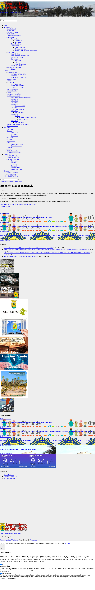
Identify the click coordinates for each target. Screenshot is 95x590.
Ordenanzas (14, 59)
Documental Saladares (14, 152)
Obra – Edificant (23, 119)
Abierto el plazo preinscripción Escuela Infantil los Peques (21, 256)
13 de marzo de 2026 (6, 444)
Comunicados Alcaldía (14, 67)
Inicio (5, 25)
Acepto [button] (62, 543)
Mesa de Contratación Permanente (21, 97)
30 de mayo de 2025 (6, 453)
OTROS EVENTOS (17, 87)
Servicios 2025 (19, 122)
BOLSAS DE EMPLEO (18, 77)
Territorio (10, 147)
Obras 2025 (14, 121)
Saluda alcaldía (11, 29)
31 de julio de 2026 (5, 426)
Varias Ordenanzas (20, 64)
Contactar (6, 171)
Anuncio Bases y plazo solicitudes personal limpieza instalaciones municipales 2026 (26, 217)
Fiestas (9, 142)
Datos (9, 149)
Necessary (5, 565)
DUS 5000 (10, 34)
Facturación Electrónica (14, 94)
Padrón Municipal (16, 169)
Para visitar (14, 132)
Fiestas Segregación (17, 144)
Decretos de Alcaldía (17, 57)
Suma (9, 92)
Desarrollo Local (12, 72)
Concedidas (18, 40)
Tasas (16, 62)
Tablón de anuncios (13, 157)
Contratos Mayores (20, 49)
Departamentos (11, 174)
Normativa (10, 52)
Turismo (9, 131)
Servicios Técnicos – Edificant (27, 117)
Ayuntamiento (8, 27)
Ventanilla (7, 154)
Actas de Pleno (15, 54)
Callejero (10, 137)
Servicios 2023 (19, 112)
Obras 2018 (14, 99)
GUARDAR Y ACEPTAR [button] (8, 578)
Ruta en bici (14, 134)
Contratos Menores (20, 47)
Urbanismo (14, 161)
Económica (10, 37)
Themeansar (33, 540)
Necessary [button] (3, 563)
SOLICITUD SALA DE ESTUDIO (18, 124)
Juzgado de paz (11, 79)
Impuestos (18, 60)
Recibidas (18, 42)
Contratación (15, 45)
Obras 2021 (14, 104)
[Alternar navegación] (0, 19)
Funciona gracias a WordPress (9, 540)
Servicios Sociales (12, 89)
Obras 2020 (14, 102)
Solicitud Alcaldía (12, 156)
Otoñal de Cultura (5, 206)
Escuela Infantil (12, 91)
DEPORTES (11, 82)
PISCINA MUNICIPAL (18, 86)
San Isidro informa (12, 126)
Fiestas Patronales (16, 146)
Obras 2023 (14, 111)
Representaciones (12, 32)
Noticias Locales (5, 181)
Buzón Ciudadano (12, 172)
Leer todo (67, 543)
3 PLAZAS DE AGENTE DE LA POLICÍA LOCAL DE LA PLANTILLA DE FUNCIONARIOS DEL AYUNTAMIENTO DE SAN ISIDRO (45, 235)
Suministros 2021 (20, 106)
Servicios (6, 70)
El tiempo (10, 129)
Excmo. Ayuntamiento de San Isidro (10, 12)
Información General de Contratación (26, 50)
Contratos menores (20, 109)
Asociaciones (11, 141)
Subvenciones (15, 39)
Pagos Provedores (16, 65)
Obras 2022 (14, 107)
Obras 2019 (14, 101)
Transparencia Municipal (14, 35)
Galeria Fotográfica (9, 478)
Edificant (17, 116)
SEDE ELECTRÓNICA (11, 176)
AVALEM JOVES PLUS (18, 74)
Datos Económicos (16, 44)
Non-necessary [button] (4, 571)
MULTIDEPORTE (17, 84)
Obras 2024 (14, 114)
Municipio (7, 127)
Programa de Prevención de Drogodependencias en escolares (18, 204)
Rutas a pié (14, 136)
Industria (13, 162)
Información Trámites (13, 159)
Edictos (13, 69)
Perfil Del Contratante (13, 96)
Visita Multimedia (12, 151)
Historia (9, 139)
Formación (14, 76)
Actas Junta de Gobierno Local (20, 55)
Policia (9, 81)
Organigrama (11, 30)
